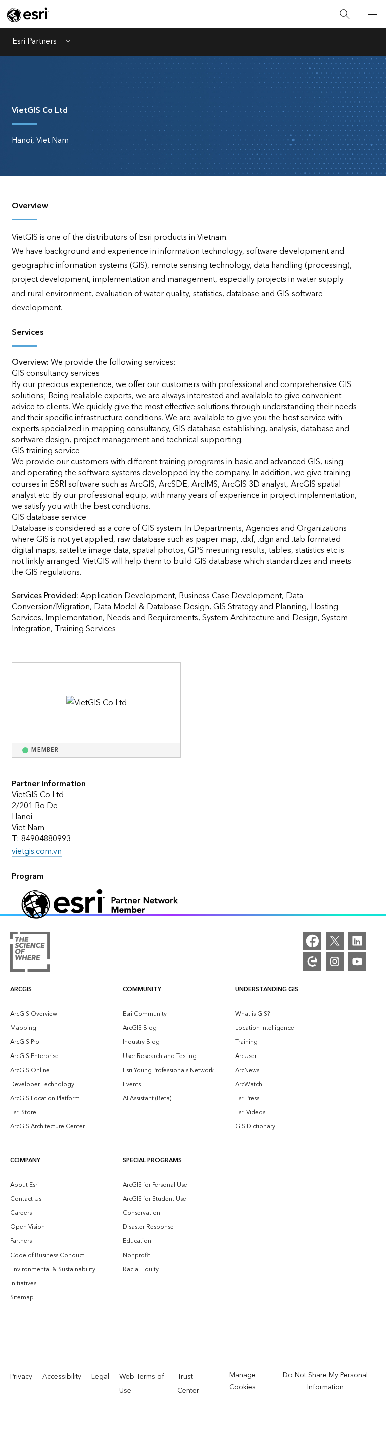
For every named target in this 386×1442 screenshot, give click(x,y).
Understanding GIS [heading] (266, 989)
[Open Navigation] (372, 14)
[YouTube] (357, 961)
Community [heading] (142, 989)
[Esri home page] (28, 15)
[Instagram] (335, 961)
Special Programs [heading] (152, 1160)
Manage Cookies (242, 1381)
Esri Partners (34, 42)
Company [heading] (25, 1160)
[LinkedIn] (357, 941)
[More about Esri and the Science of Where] (30, 954)
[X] (335, 941)
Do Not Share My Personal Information (325, 1381)
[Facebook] (312, 941)
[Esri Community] (312, 961)
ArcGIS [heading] (21, 989)
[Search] (345, 14)
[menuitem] (66, 1013)
